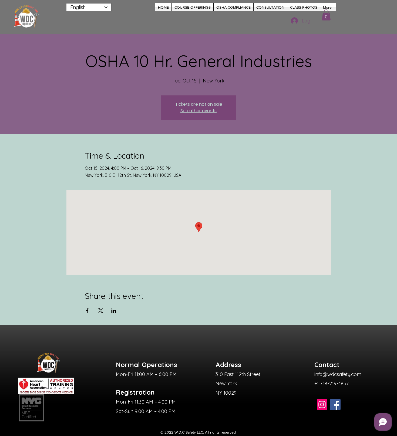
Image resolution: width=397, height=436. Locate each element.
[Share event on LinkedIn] (113, 310)
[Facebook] (335, 404)
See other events (198, 111)
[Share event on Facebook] (87, 310)
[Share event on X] (100, 310)
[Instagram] (322, 404)
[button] (192, 7)
